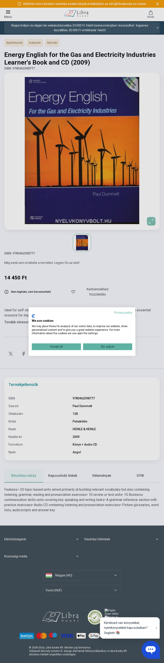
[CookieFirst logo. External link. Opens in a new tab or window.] (33, 316)
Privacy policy (123, 312)
